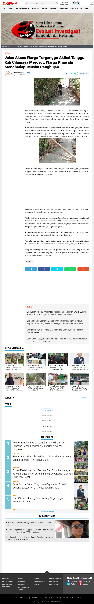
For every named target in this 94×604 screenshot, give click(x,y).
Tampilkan (85, 398)
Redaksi (16, 597)
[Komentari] (83, 269)
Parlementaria (76, 9)
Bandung (5, 578)
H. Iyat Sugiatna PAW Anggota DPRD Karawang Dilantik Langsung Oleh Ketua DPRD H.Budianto (30, 531)
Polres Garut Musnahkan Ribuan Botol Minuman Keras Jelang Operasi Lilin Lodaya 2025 (42, 458)
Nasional (53, 9)
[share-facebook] (66, 73)
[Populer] (78, 3)
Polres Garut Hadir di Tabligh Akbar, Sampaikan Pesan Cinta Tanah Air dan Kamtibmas (43, 47)
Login (79, 597)
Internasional (7, 581)
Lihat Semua (47, 410)
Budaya (20, 578)
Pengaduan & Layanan (57, 597)
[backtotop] (47, 573)
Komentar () (84, 73)
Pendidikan (63, 9)
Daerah (10, 9)
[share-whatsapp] (76, 73)
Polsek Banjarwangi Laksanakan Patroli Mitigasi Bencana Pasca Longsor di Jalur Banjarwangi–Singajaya (39, 446)
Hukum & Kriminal (22, 9)
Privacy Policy (25, 597)
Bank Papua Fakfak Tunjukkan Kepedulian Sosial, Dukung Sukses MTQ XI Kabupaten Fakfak (39, 486)
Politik (44, 9)
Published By (70, 597)
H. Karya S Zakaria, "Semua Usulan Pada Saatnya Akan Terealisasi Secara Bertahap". (30, 538)
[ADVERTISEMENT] (47, 44)
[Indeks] (74, 3)
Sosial (86, 9)
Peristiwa (35, 9)
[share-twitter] (71, 73)
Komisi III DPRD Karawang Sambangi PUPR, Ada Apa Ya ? (30, 523)
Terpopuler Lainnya (47, 511)
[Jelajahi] (91, 3)
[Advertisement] (14, 112)
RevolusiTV (53, 584)
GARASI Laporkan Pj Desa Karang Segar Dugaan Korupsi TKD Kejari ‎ (39, 500)
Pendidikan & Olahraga (7, 585)
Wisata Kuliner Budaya (23, 588)
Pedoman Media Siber (39, 597)
